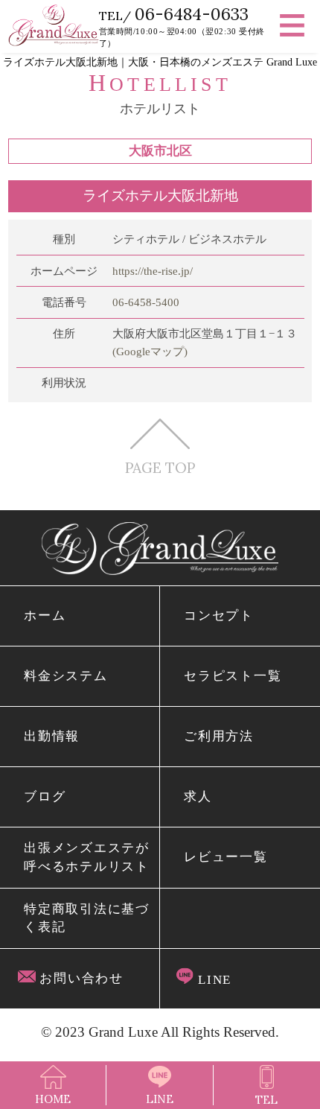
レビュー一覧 (225, 857)
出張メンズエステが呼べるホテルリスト (86, 857)
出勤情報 (52, 736)
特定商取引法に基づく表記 (86, 918)
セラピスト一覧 (232, 676)
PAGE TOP (160, 467)
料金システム (65, 676)
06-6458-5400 (145, 302)
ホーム (44, 615)
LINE (212, 980)
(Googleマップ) (150, 352)
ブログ (44, 796)
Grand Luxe (123, 1032)
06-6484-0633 (192, 14)
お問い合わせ (80, 978)
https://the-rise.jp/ (152, 271)
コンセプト (219, 615)
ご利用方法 (219, 736)
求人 (197, 796)
